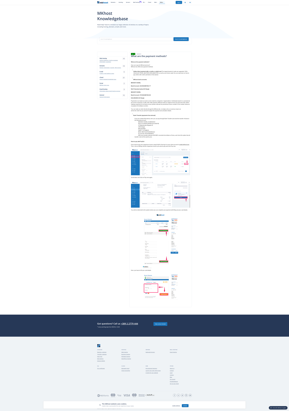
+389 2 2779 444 (129, 323)
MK (190, 2)
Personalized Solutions (151, 368)
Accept (185, 405)
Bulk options (100, 358)
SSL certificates (101, 368)
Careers (172, 375)
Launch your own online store (153, 370)
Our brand (172, 379)
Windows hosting (125, 356)
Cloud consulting (125, 370)
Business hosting (125, 354)
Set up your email (174, 383)
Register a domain (101, 352)
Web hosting (124, 352)
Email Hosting (173, 352)
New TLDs (99, 356)
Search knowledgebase (181, 39)
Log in (178, 2)
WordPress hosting (126, 358)
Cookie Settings (176, 405)
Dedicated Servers (150, 352)
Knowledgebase (174, 381)
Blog (171, 377)
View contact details (160, 324)
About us (172, 368)
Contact (172, 370)
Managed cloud (125, 368)
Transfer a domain (102, 354)
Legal (171, 373)
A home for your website (152, 373)
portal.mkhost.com (184, 144)
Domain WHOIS (101, 361)
